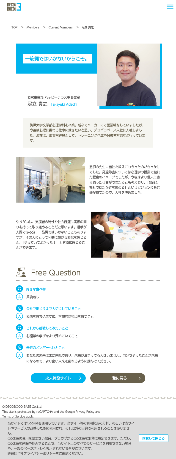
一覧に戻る (118, 378)
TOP (14, 27)
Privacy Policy (85, 412)
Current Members (61, 27)
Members (33, 27)
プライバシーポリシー (40, 453)
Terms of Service (13, 416)
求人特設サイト (58, 378)
